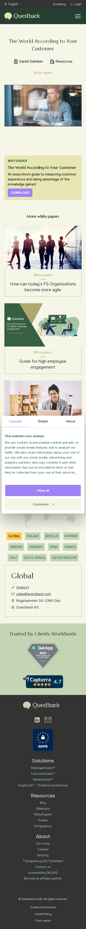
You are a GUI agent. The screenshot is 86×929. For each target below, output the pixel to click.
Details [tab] (43, 421)
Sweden (16, 547)
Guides (43, 820)
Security (43, 855)
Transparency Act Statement (43, 861)
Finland (33, 536)
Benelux (52, 536)
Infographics (43, 826)
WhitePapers (43, 814)
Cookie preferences (43, 907)
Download (20, 193)
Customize (41, 504)
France (70, 547)
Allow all (43, 490)
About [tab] (70, 421)
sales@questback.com (33, 594)
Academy (59, 4)
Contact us (43, 867)
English (13, 4)
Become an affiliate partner (43, 878)
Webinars (42, 809)
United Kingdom (64, 558)
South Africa (34, 558)
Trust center (43, 920)
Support (22, 587)
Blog (43, 803)
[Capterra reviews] (43, 681)
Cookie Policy (43, 914)
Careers (43, 849)
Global (14, 536)
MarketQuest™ (43, 779)
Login (78, 4)
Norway (71, 536)
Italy (13, 558)
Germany (36, 547)
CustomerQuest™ (43, 774)
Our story (43, 843)
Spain (54, 547)
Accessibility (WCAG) (43, 873)
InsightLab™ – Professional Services (43, 785)
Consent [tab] (15, 421)
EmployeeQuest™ (43, 768)
